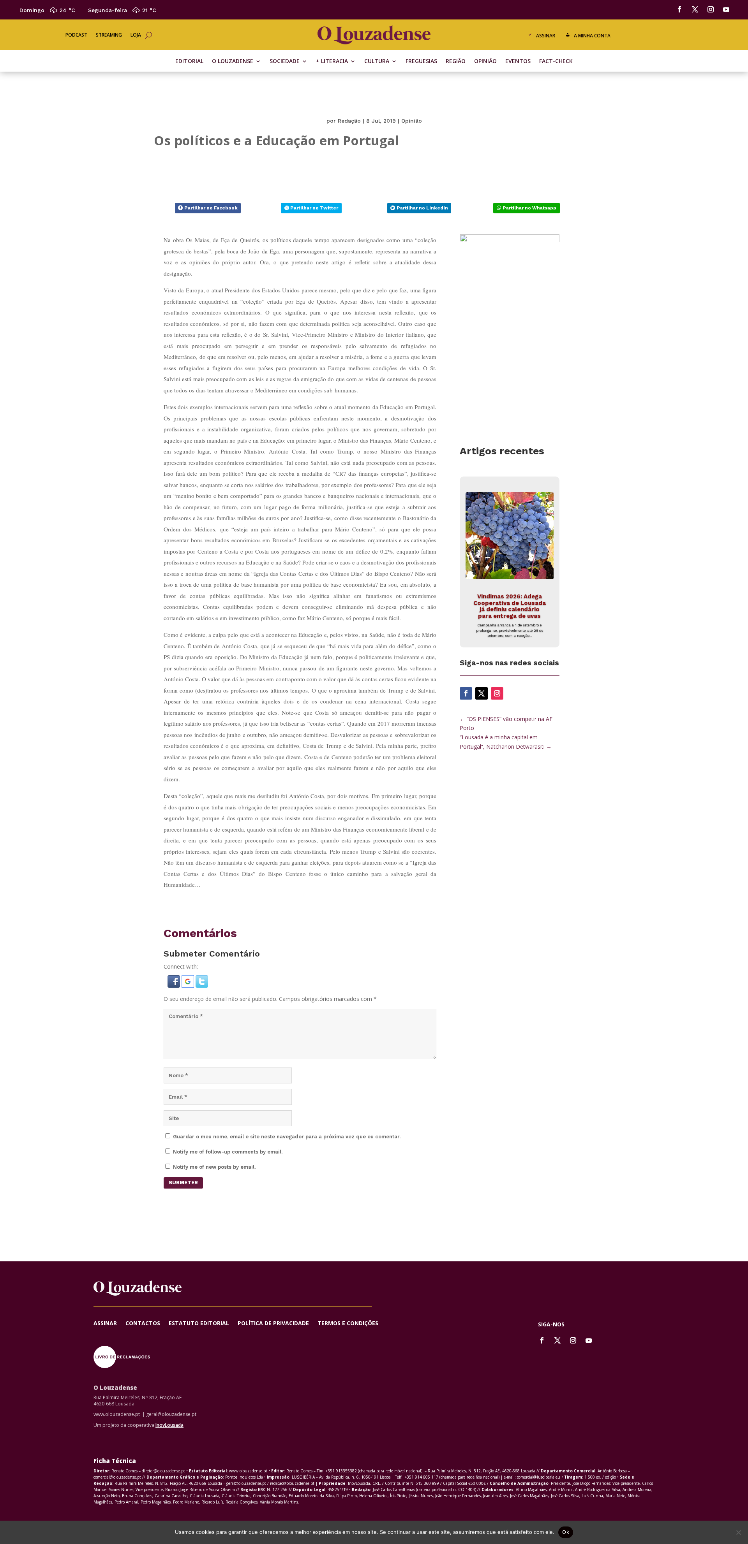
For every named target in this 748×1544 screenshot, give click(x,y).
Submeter (183, 1182)
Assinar (545, 35)
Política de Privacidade (273, 1324)
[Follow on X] (695, 9)
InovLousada (169, 1425)
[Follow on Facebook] (679, 9)
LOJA (136, 35)
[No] (738, 1532)
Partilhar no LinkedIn (422, 208)
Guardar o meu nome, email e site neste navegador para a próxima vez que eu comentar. (286, 1137)
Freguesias (421, 61)
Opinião (485, 61)
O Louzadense (232, 61)
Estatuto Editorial (199, 1324)
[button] (175, 985)
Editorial (189, 61)
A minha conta (592, 35)
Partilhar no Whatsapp (529, 208)
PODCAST (76, 35)
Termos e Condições (348, 1324)
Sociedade (285, 61)
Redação (349, 121)
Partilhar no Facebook (211, 208)
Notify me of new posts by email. (214, 1167)
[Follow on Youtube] (726, 9)
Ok (565, 1532)
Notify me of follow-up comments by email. (227, 1152)
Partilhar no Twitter (314, 208)
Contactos (142, 1324)
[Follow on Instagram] (710, 9)
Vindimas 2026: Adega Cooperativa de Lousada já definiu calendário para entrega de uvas (509, 606)
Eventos (518, 61)
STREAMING (109, 35)
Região (456, 61)
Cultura (376, 61)
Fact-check (556, 61)
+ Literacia (332, 61)
